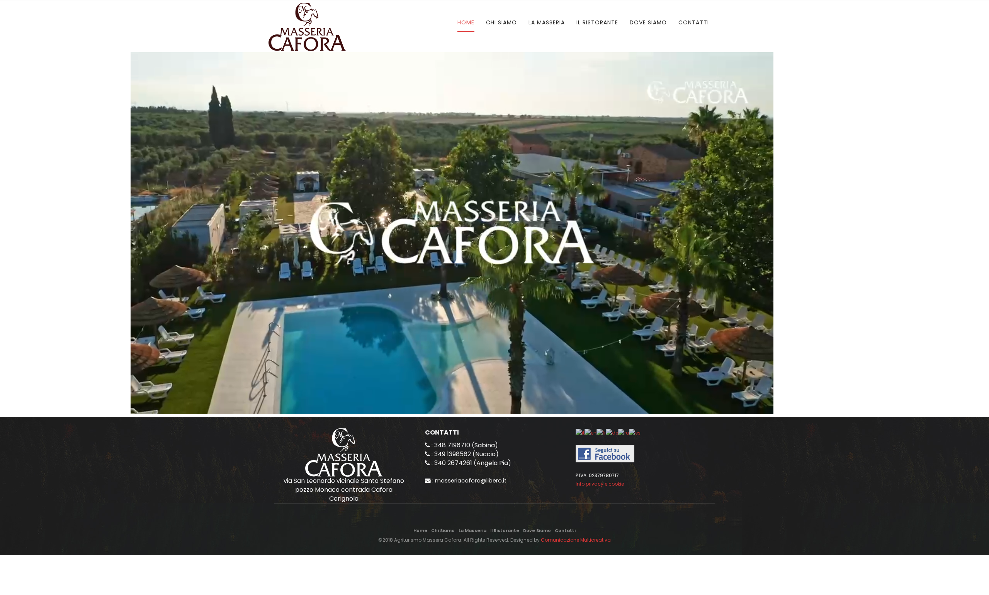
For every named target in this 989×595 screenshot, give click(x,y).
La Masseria (546, 22)
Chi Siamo (501, 22)
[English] (590, 432)
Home (465, 22)
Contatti (693, 22)
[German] (612, 432)
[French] (601, 432)
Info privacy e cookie (600, 484)
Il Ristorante (597, 22)
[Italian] (580, 432)
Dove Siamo (648, 22)
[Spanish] (635, 432)
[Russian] (623, 432)
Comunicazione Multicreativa (576, 540)
